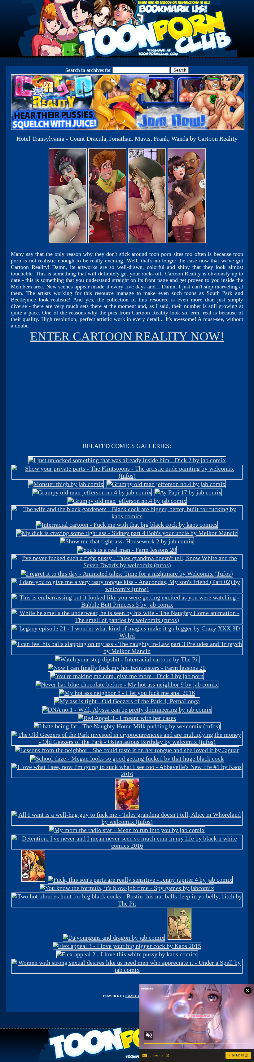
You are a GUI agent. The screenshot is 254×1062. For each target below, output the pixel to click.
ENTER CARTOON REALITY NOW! (127, 336)
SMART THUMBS (138, 996)
